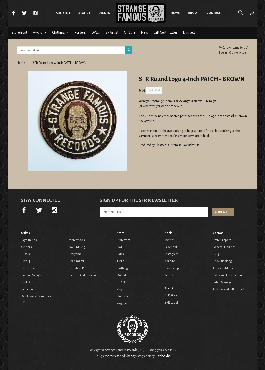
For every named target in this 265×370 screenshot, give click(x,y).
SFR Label (171, 302)
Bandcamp (172, 268)
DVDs (95, 32)
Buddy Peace (29, 268)
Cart (251, 13)
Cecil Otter (28, 282)
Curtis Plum (28, 289)
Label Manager (223, 282)
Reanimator (76, 261)
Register (122, 303)
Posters (80, 32)
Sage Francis (29, 240)
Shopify (130, 356)
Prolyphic (75, 254)
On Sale (129, 32)
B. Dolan (26, 254)
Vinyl (120, 289)
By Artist (111, 32)
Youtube (170, 261)
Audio (38, 32)
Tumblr (169, 275)
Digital (121, 275)
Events (104, 12)
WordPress (112, 356)
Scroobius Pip (77, 268)
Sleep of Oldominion (82, 275)
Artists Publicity (223, 268)
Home (140, 13)
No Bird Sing (77, 247)
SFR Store (171, 295)
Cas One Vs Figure (32, 275)
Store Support (222, 240)
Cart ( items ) (235, 47)
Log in (223, 52)
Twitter (24, 13)
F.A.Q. (216, 254)
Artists (62, 12)
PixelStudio (162, 356)
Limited (189, 32)
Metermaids (77, 240)
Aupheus (26, 247)
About (193, 12)
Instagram (35, 13)
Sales (120, 254)
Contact (213, 12)
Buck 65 (26, 261)
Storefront (19, 32)
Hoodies (122, 296)
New (144, 32)
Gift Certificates (165, 32)
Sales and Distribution (227, 275)
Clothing (58, 32)
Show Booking (222, 261)
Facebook (13, 13)
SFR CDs (122, 282)
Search (240, 13)
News (175, 12)
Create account (238, 52)
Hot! (120, 247)
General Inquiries (224, 247)
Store (83, 12)
